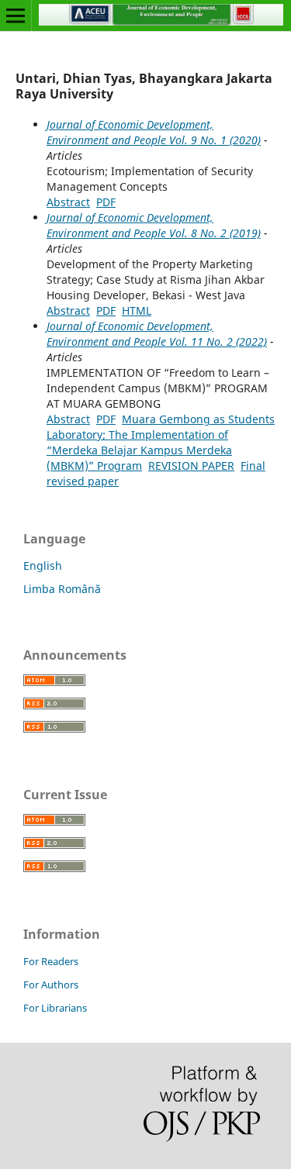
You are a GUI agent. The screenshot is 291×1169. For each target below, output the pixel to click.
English (42, 565)
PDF (106, 202)
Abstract (68, 202)
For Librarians (55, 1008)
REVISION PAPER (191, 465)
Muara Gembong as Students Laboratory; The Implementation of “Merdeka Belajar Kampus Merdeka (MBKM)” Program (161, 442)
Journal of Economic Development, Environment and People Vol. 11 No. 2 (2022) (157, 334)
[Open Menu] (15, 15)
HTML (136, 310)
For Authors (50, 984)
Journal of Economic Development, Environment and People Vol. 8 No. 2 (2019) (154, 225)
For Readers (50, 961)
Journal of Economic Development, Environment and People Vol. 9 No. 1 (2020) (154, 132)
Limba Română (62, 588)
